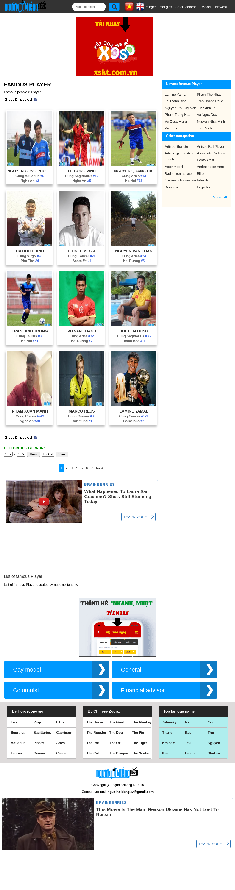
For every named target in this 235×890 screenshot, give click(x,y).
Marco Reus (82, 411)
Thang (167, 732)
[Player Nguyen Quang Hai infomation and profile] (133, 165)
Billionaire (172, 187)
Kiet (165, 753)
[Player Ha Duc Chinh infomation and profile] (29, 245)
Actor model (174, 167)
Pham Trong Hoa (177, 115)
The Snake (140, 753)
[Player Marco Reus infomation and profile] (81, 405)
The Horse (95, 722)
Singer (151, 7)
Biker (201, 174)
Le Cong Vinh (82, 171)
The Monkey (141, 722)
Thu (211, 732)
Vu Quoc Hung (176, 121)
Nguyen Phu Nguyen (180, 108)
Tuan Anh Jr (206, 108)
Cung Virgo (29, 256)
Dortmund (81, 421)
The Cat (93, 753)
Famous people (15, 92)
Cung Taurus (29, 336)
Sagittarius (42, 732)
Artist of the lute (176, 146)
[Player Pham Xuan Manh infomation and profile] (29, 405)
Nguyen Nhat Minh (211, 121)
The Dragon (118, 753)
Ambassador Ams (210, 167)
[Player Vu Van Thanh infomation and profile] (81, 325)
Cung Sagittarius (81, 176)
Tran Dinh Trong (30, 331)
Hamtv (190, 753)
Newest (221, 7)
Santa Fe (82, 261)
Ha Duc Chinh (30, 251)
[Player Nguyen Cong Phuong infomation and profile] (29, 165)
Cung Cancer (81, 256)
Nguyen (214, 743)
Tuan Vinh (204, 128)
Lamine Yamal (133, 411)
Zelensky (169, 722)
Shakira (214, 753)
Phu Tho (30, 261)
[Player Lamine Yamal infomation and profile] (133, 405)
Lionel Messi (81, 251)
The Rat (93, 743)
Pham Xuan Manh (30, 411)
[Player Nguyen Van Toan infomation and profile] (133, 245)
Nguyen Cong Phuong (29, 171)
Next (99, 468)
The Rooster (96, 732)
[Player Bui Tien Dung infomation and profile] (133, 325)
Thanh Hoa (133, 341)
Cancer (62, 753)
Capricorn (64, 732)
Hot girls (166, 7)
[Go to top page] (230, 885)
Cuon (212, 722)
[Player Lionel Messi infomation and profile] (81, 245)
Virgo (38, 722)
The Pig (138, 732)
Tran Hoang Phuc (210, 101)
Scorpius (18, 732)
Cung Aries (134, 176)
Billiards (203, 180)
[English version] (140, 9)
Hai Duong (134, 261)
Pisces (39, 743)
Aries (60, 743)
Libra (60, 722)
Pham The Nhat (209, 94)
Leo (14, 722)
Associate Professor (212, 153)
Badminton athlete (178, 174)
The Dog (116, 732)
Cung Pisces (30, 416)
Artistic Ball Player (210, 146)
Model (206, 7)
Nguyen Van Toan (133, 251)
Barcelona (133, 421)
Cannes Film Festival (180, 180)
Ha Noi (133, 181)
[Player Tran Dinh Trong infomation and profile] (29, 325)
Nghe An (30, 181)
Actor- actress (186, 7)
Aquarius (18, 743)
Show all (220, 197)
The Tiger (139, 743)
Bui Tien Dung (133, 331)
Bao (188, 732)
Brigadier (203, 187)
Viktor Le (171, 128)
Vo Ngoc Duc (207, 115)
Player (36, 92)
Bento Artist (205, 160)
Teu (188, 743)
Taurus (16, 753)
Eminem (168, 743)
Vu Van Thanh (81, 331)
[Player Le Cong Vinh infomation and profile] (81, 165)
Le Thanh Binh (175, 101)
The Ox (115, 743)
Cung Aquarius (29, 176)
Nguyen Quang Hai (134, 171)
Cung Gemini (81, 416)
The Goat (116, 722)
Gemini (39, 753)
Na (187, 722)
